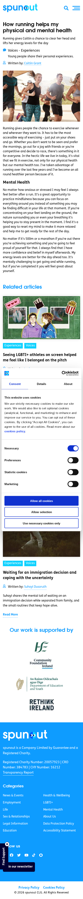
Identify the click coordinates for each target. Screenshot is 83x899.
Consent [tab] (15, 384)
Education (10, 830)
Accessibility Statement (59, 830)
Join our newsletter (19, 866)
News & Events (13, 795)
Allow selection (41, 512)
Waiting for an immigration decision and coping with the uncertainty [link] (39, 575)
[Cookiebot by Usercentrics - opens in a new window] (62, 373)
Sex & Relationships (16, 816)
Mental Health (53, 809)
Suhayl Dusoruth (35, 586)
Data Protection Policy (58, 823)
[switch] (73, 460)
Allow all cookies (41, 500)
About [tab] (68, 384)
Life (5, 809)
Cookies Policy (54, 887)
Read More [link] (10, 614)
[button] (76, 8)
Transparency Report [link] (18, 772)
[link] (25, 735)
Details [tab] (41, 384)
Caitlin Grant (32, 63)
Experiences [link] (12, 345)
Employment (12, 802)
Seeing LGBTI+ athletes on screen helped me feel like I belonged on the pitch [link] (39, 357)
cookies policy (14, 431)
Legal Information (15, 823)
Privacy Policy (29, 887)
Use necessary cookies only (41, 523)
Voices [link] (30, 345)
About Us (49, 816)
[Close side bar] (7, 844)
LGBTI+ (48, 802)
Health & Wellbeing (56, 795)
